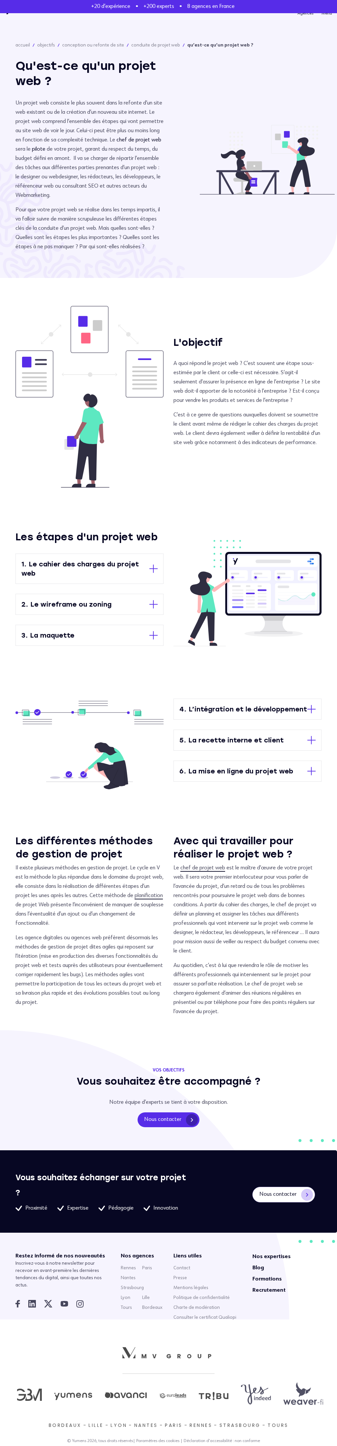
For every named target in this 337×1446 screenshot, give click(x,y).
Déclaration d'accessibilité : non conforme (222, 1441)
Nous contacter (162, 1119)
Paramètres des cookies (157, 1441)
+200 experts (158, 6)
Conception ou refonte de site (93, 45)
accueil (22, 45)
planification (149, 895)
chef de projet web (139, 140)
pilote (38, 149)
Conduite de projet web (155, 45)
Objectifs (46, 45)
